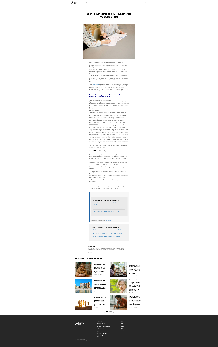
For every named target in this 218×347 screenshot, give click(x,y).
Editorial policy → (109, 220)
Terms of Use (123, 331)
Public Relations (100, 328)
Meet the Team (124, 324)
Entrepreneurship (100, 331)
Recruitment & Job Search (102, 324)
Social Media (99, 330)
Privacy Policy (123, 330)
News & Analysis (100, 335)
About (96, 2)
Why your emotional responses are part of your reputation (108, 208)
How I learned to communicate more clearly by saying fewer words (109, 230)
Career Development (101, 323)
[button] (109, 311)
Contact (122, 326)
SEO (98, 336)
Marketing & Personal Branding (103, 326)
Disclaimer (123, 328)
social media (96, 84)
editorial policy (109, 188)
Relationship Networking (102, 333)
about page (117, 188)
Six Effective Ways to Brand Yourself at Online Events (107, 211)
